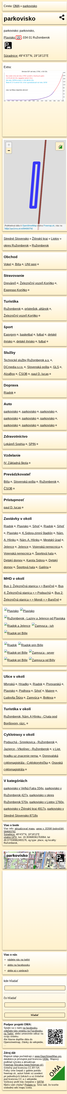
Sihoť (36, 526)
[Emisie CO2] (35, 100)
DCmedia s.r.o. (13, 367)
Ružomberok (40, 245)
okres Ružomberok (16, 245)
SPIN (32, 444)
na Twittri (8, 1033)
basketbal (26, 334)
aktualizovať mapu (25, 828)
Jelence (9, 546)
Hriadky (24, 684)
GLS (56, 367)
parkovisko (30, 6)
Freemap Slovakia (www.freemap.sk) (23, 1064)
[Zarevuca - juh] (42, 625)
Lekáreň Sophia (14, 444)
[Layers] (60, 146)
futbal (40, 334)
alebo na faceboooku (18, 965)
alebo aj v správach (17, 970)
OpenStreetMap (29, 225)
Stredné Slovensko (16, 238)
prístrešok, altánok (37, 308)
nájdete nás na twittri (18, 959)
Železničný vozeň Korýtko (37, 283)
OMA (16, 6)
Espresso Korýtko (15, 290)
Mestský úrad (52, 540)
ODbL (46, 1059)
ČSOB (23, 373)
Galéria (44, 567)
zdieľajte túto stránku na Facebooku (23, 1030)
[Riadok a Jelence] (17, 625)
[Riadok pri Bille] (16, 633)
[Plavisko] (11, 611)
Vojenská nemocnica (46, 546)
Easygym (10, 334)
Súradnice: (11, 55)
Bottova (48, 697)
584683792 (9, 831)
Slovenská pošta (38, 367)
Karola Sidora (35, 560)
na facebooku (30, 1027)
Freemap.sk (49, 225)
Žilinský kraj (40, 238)
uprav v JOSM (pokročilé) (50, 828)
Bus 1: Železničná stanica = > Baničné (29, 586)
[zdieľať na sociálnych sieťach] (62, 17)
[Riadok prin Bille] (30, 645)
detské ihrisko (25, 341)
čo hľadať (10, 998)
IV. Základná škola (16, 463)
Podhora (24, 690)
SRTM (40, 1081)
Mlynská (9, 684)
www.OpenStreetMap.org (48, 1056)
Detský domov (13, 560)
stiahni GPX (10, 837)
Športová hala (44, 553)
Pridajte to (30, 1084)
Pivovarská (53, 684)
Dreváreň (10, 283)
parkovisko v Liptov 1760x (46, 802)
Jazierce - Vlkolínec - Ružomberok (26, 749)
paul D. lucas (40, 373)
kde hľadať (11, 981)
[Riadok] (10, 645)
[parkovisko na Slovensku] (9, 45)
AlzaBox (9, 373)
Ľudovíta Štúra (13, 697)
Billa (18, 264)
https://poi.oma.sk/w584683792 (19, 228)
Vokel (7, 264)
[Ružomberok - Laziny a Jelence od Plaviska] (34, 618)
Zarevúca (33, 697)
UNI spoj (30, 264)
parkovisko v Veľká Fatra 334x (24, 788)
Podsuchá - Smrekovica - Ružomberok (29, 742)
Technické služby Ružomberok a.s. (27, 360)
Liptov (55, 238)
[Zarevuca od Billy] (41, 660)
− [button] (9, 150)
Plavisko (12, 37)
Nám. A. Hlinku (29, 540)
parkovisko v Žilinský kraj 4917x (25, 808)
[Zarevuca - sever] (41, 652)
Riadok (8, 392)
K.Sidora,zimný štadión (37, 533)
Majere (50, 690)
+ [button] (9, 144)
